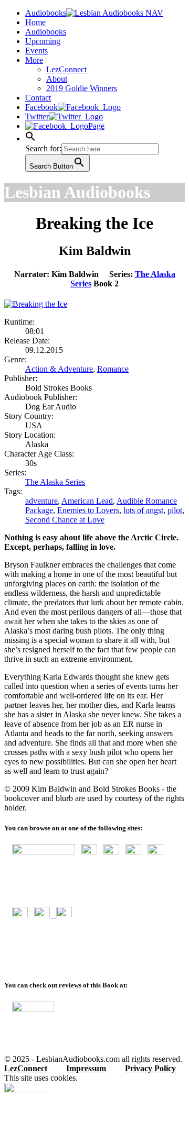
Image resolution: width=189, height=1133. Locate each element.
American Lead (87, 500)
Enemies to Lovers (88, 510)
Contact (38, 97)
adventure (41, 500)
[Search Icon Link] (30, 138)
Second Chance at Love (64, 519)
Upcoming (42, 41)
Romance (113, 368)
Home (35, 22)
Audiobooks (45, 31)
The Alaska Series (55, 481)
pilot (174, 510)
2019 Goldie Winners (81, 88)
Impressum (86, 1068)
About (56, 78)
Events (36, 50)
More (34, 59)
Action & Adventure (59, 368)
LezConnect (66, 69)
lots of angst (143, 510)
